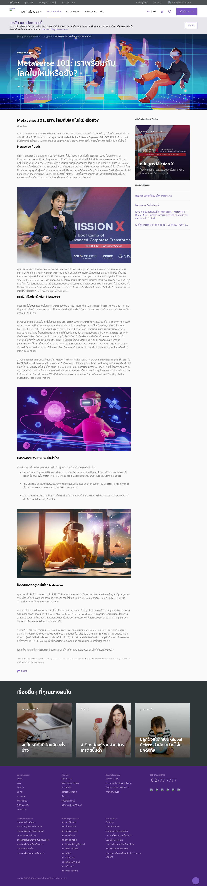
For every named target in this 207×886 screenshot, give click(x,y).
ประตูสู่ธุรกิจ (47, 36)
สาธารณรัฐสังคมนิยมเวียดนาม (30, 844)
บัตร (19, 783)
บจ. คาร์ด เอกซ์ (68, 857)
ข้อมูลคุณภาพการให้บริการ (117, 787)
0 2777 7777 (164, 780)
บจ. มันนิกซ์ (66, 853)
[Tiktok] (162, 789)
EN (154, 11)
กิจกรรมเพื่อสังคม (69, 791)
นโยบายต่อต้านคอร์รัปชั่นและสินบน (120, 844)
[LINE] (157, 789)
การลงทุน (21, 796)
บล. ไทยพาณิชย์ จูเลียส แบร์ (73, 844)
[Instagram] (178, 789)
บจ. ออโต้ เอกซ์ (68, 866)
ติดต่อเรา (110, 822)
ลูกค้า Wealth (67, 2)
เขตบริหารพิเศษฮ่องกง (27, 835)
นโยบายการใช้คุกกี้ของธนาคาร (55, 29)
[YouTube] (168, 789)
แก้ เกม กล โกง (73, 11)
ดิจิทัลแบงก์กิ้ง (23, 805)
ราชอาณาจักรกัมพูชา (26, 822)
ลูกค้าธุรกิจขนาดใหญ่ (47, 2)
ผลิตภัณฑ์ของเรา (29, 12)
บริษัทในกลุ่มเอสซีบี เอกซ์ (72, 805)
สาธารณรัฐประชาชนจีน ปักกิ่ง (29, 826)
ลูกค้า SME (29, 2)
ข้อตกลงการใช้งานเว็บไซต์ (117, 831)
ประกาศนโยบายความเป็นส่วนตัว (119, 835)
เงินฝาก (20, 787)
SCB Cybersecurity (94, 11)
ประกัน (19, 791)
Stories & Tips (54, 11)
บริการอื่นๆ (21, 809)
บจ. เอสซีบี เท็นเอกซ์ (70, 848)
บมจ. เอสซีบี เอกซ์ (69, 822)
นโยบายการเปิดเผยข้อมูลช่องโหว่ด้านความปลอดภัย (123, 855)
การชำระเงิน (22, 800)
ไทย (148, 11)
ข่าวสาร (65, 796)
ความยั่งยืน (66, 787)
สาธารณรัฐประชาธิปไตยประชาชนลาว (33, 839)
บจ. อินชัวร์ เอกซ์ (68, 835)
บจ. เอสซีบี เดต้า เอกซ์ (71, 862)
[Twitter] (173, 789)
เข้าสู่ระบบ (185, 11)
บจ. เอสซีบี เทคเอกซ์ (70, 870)
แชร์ (23, 86)
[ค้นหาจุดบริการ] (162, 12)
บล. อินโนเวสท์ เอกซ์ (70, 831)
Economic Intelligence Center (119, 783)
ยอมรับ (191, 25)
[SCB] (12, 9)
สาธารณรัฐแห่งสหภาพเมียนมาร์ (30, 853)
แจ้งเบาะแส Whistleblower (117, 848)
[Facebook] (151, 789)
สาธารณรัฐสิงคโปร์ (25, 848)
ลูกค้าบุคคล (14, 2)
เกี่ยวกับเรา (158, 2)
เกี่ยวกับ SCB (67, 778)
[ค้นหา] (170, 12)
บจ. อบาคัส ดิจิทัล (69, 839)
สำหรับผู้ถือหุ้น (142, 2)
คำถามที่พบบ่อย (112, 791)
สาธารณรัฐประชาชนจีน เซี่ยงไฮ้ (30, 831)
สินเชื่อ (19, 778)
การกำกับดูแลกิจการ (70, 783)
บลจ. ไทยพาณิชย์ (69, 826)
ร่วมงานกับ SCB (68, 800)
